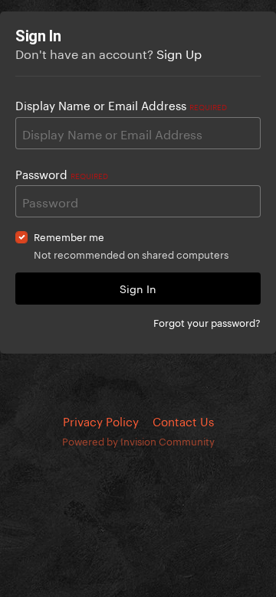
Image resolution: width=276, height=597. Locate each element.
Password (61, 173)
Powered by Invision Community (138, 440)
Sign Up (179, 52)
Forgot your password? (207, 321)
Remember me (69, 236)
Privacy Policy (101, 420)
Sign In (138, 287)
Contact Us (183, 420)
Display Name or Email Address (121, 104)
